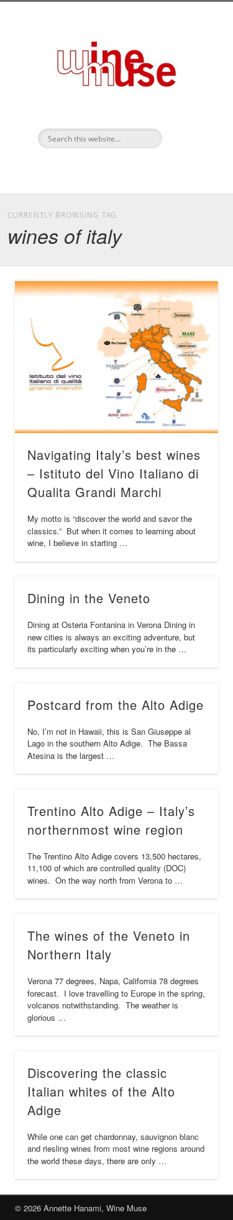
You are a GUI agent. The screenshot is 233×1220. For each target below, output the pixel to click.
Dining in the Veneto (88, 598)
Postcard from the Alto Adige (115, 705)
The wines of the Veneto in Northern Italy (108, 944)
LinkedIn (115, 169)
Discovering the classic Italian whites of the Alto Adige (101, 1091)
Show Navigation (188, 111)
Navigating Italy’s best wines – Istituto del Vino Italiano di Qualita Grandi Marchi (114, 473)
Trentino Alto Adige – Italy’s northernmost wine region (111, 820)
